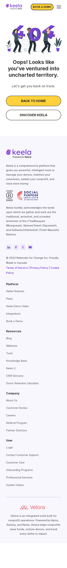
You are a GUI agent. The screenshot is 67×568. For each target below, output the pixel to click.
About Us (11, 400)
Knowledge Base (16, 360)
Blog (9, 338)
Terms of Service (17, 267)
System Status (15, 484)
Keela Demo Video (17, 306)
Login (9, 447)
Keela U (11, 368)
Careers (11, 415)
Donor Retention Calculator (22, 383)
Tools (9, 353)
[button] (59, 7)
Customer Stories (16, 407)
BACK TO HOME (33, 101)
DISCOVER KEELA (33, 115)
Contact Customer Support (22, 454)
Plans (9, 298)
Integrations (13, 313)
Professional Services (19, 477)
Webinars (11, 345)
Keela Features (15, 291)
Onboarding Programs (19, 469)
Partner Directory (16, 430)
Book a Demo (14, 321)
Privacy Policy (39, 267)
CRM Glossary (14, 375)
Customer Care (15, 462)
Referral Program (16, 422)
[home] (14, 6)
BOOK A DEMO (42, 6)
